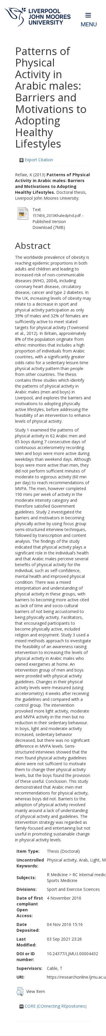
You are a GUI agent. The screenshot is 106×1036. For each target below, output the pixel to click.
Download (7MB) (48, 227)
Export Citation (38, 159)
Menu (89, 24)
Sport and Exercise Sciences (73, 889)
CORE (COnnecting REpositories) (55, 1006)
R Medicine (57, 874)
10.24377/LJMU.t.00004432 (72, 953)
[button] (19, 991)
